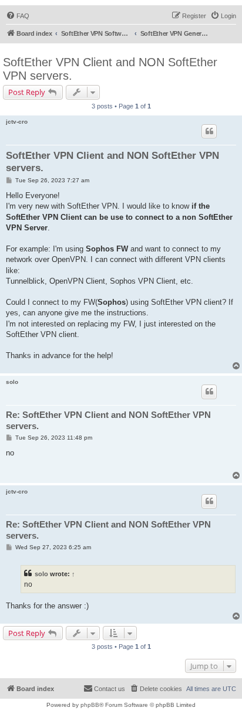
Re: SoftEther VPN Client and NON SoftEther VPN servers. (108, 420)
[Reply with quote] (209, 131)
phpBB (89, 705)
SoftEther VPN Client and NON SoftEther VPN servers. (110, 69)
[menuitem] (17, 16)
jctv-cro (17, 121)
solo (12, 382)
